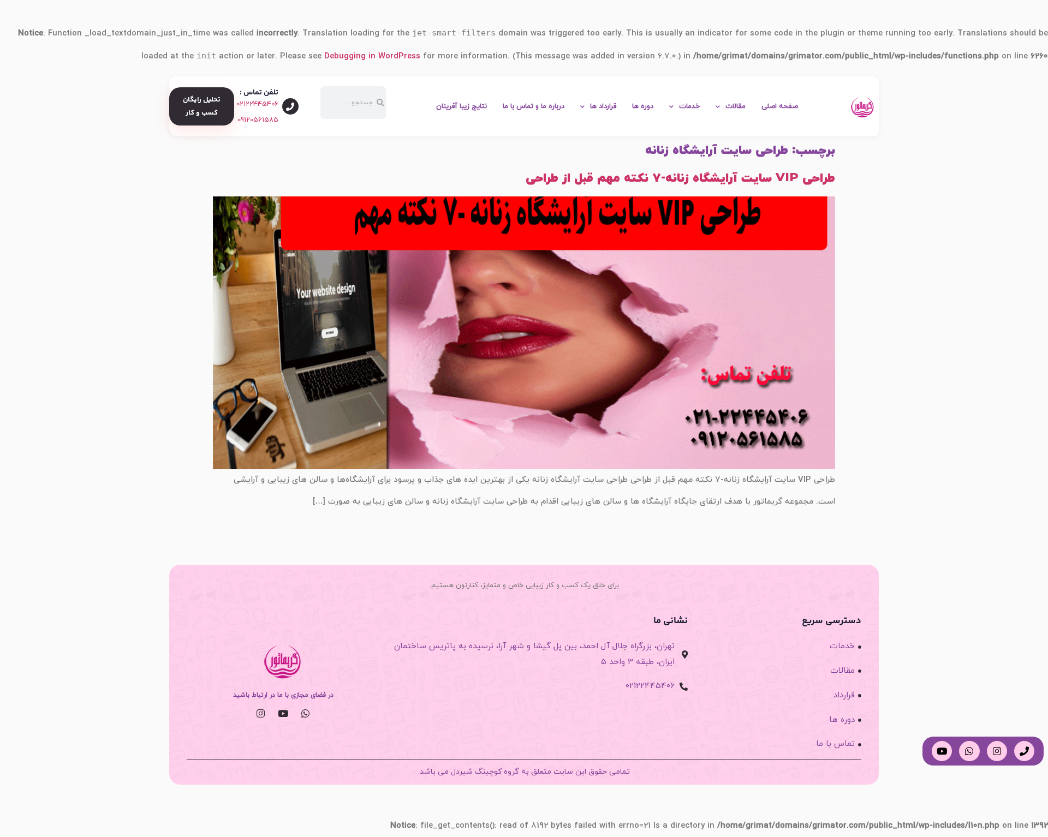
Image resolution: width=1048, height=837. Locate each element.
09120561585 (257, 120)
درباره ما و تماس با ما (533, 106)
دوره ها (642, 106)
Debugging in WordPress (372, 56)
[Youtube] (283, 713)
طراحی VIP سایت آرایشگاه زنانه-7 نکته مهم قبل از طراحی (680, 178)
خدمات (689, 106)
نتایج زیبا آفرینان (461, 106)
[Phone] (1024, 751)
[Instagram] (260, 713)
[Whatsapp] (305, 713)
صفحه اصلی (779, 106)
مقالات (735, 106)
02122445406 (257, 104)
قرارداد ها (603, 106)
